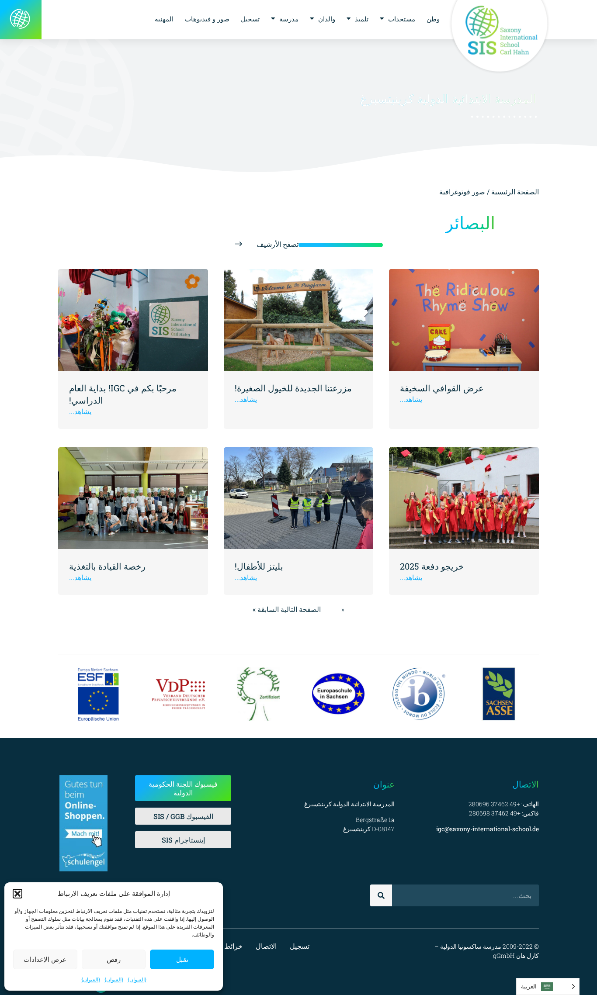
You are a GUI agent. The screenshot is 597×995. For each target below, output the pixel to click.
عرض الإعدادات (45, 959)
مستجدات (401, 18)
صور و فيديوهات (207, 18)
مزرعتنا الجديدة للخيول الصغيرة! (293, 388)
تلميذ (361, 18)
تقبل (182, 959)
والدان (326, 18)
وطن (433, 18)
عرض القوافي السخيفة (442, 388)
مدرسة (288, 18)
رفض (114, 959)
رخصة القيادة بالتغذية (107, 566)
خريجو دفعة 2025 (432, 566)
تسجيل (250, 18)
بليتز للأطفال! (259, 566)
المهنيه (164, 18)
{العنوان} (137, 979)
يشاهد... (411, 399)
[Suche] (381, 895)
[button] (17, 893)
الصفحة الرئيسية (515, 191)
